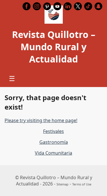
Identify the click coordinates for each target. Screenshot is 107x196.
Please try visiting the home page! (41, 120)
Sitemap (62, 184)
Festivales (53, 131)
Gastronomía (53, 142)
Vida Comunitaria (53, 153)
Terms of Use (81, 184)
